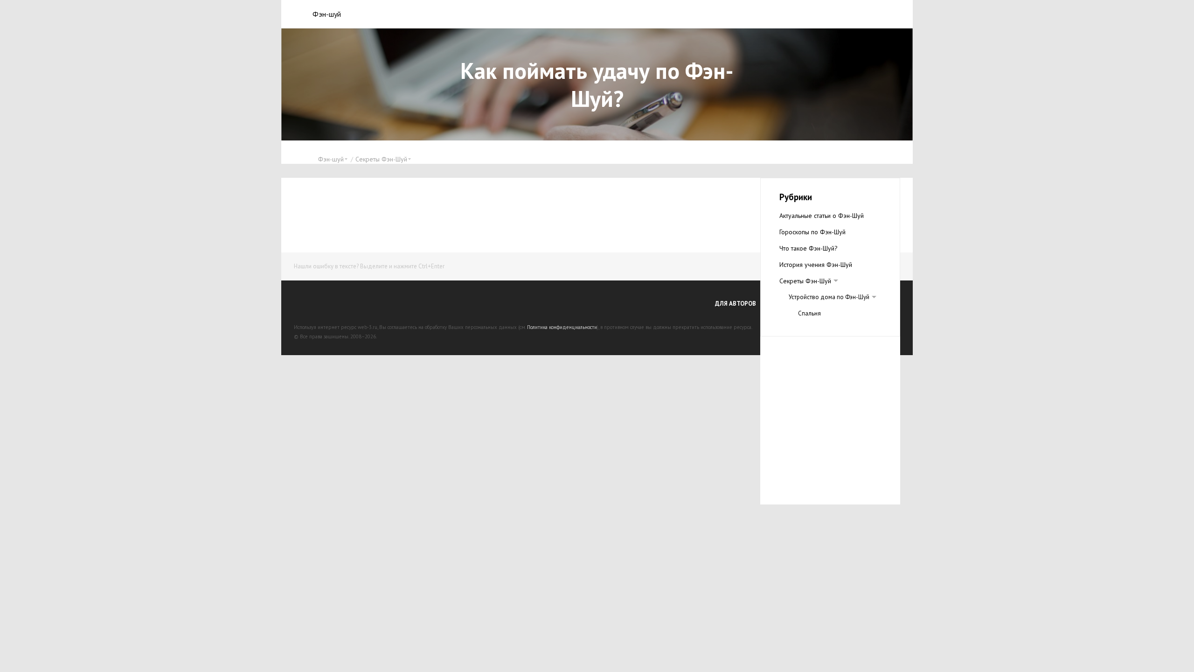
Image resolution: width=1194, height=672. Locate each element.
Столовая (811, 330)
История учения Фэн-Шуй (815, 264)
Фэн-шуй (326, 14)
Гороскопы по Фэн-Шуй (812, 232)
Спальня (809, 313)
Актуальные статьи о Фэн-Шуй (821, 215)
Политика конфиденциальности (562, 327)
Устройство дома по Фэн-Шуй (829, 297)
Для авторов (735, 304)
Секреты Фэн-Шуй (805, 281)
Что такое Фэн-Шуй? (808, 248)
